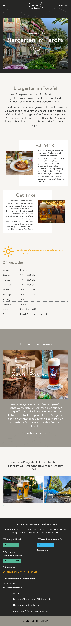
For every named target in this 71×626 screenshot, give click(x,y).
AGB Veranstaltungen (38, 610)
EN (66, 5)
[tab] (3, 505)
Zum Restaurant (33, 432)
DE (61, 5)
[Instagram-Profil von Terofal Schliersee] (14, 593)
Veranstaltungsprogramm (13, 587)
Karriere (17, 599)
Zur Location (7, 583)
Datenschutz (44, 599)
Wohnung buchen (12, 560)
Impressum (30, 599)
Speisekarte (41, 550)
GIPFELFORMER (40, 621)
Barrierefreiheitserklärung (26, 605)
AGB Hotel (18, 610)
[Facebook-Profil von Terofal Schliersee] (19, 593)
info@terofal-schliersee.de (25, 532)
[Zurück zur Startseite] (35, 5)
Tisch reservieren (45, 545)
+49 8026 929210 (50, 532)
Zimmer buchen (11, 545)
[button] (4, 5)
